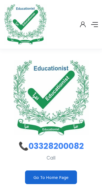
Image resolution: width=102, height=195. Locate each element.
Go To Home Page (51, 177)
